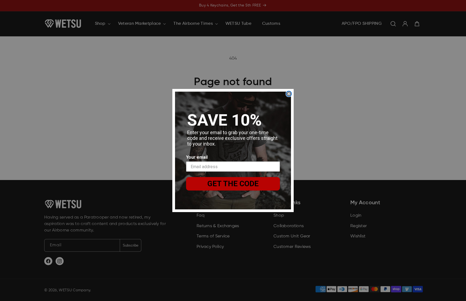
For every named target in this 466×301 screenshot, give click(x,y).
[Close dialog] (289, 93)
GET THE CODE (233, 183)
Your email (197, 157)
